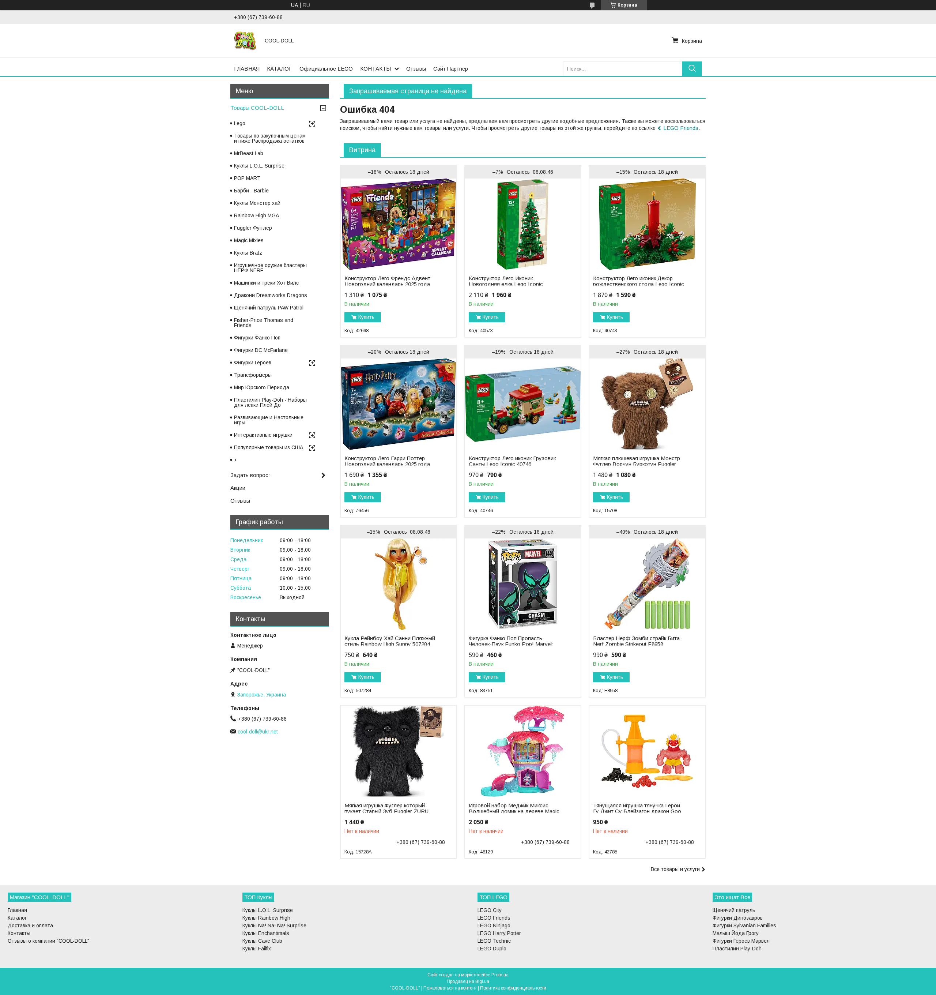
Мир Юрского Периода (261, 387)
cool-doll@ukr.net (258, 732)
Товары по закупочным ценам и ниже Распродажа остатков (270, 138)
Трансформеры (253, 375)
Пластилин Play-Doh (737, 948)
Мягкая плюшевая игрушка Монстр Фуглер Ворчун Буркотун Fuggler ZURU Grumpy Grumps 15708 (636, 464)
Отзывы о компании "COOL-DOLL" (48, 941)
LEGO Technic (494, 941)
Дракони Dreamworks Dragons (270, 295)
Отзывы (416, 68)
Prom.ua (500, 974)
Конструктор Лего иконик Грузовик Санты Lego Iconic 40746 (512, 461)
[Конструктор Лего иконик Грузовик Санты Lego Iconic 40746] (522, 404)
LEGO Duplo (492, 948)
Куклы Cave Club (262, 941)
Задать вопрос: (250, 475)
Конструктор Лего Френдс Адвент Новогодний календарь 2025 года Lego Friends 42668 (387, 284)
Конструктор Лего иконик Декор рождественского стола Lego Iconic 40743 (638, 284)
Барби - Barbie (251, 191)
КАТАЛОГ (279, 68)
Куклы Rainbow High (266, 918)
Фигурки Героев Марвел (741, 941)
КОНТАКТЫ (375, 68)
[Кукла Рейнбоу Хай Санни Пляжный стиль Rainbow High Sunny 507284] (398, 584)
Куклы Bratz (248, 253)
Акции (237, 488)
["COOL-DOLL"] (245, 41)
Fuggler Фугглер (253, 228)
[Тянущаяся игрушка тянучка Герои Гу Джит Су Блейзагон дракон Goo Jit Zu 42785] (647, 751)
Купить (366, 317)
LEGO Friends (680, 128)
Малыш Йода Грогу (736, 933)
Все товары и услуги (675, 869)
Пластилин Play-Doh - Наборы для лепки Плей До (270, 402)
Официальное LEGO (326, 68)
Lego (239, 123)
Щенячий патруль (734, 910)
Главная (17, 910)
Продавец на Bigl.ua (468, 981)
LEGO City (490, 910)
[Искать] (692, 68)
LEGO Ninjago (494, 925)
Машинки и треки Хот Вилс (266, 283)
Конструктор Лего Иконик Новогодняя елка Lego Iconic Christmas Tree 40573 (506, 284)
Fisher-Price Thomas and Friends (263, 322)
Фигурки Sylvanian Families (744, 925)
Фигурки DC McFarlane (261, 350)
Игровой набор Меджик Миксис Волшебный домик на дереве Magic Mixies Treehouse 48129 (514, 811)
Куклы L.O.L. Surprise (259, 166)
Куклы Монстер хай (257, 203)
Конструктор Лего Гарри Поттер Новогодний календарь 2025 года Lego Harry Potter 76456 (387, 464)
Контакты (19, 933)
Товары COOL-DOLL (257, 108)
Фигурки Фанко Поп (257, 338)
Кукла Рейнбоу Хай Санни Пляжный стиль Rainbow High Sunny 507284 (389, 641)
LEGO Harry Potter (499, 933)
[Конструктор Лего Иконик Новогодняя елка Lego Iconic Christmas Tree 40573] (522, 224)
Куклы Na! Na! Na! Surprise (274, 925)
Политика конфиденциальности (513, 988)
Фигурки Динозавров (738, 918)
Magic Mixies (249, 240)
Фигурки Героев (252, 362)
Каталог (17, 918)
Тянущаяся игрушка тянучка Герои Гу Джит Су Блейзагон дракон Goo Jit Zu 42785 (637, 811)
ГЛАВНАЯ (247, 68)
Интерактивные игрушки (263, 435)
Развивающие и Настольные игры (268, 419)
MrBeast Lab (248, 153)
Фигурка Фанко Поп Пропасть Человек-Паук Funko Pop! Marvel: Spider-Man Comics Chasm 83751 (511, 644)
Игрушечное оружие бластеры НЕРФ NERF (270, 267)
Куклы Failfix (256, 948)
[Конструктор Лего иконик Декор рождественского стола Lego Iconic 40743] (647, 224)
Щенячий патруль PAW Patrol (268, 308)
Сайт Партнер (450, 68)
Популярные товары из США (268, 447)
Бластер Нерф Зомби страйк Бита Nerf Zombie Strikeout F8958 (636, 641)
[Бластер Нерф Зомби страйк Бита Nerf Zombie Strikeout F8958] (647, 584)
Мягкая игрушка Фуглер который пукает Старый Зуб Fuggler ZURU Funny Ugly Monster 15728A (386, 811)
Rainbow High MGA (256, 215)
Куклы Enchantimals (265, 933)
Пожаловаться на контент (450, 988)
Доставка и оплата (30, 925)
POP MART (247, 178)
